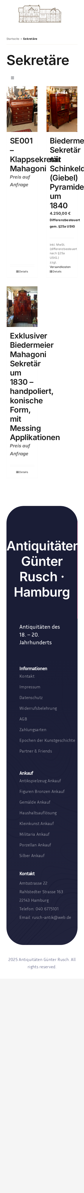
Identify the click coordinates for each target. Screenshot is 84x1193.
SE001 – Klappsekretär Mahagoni (35, 154)
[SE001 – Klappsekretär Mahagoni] (22, 109)
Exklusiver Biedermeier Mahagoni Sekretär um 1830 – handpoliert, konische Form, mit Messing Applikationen (35, 386)
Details (23, 271)
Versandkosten (60, 267)
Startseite (12, 38)
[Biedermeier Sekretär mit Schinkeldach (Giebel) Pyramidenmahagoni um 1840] (62, 109)
